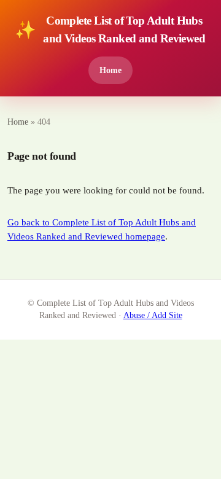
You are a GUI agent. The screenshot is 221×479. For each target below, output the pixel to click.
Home (110, 70)
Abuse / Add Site (152, 315)
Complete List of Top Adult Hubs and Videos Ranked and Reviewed (110, 29)
